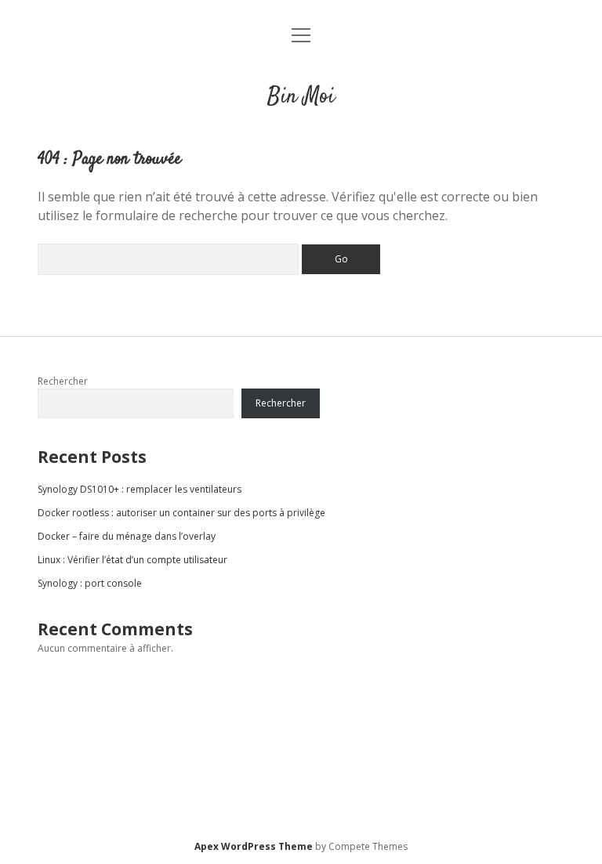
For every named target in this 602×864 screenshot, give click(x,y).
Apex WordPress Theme (253, 846)
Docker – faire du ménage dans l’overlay (127, 536)
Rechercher (63, 381)
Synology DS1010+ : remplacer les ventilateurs (139, 489)
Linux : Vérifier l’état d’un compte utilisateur (132, 559)
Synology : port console (90, 583)
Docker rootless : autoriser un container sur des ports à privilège (181, 512)
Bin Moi (301, 97)
